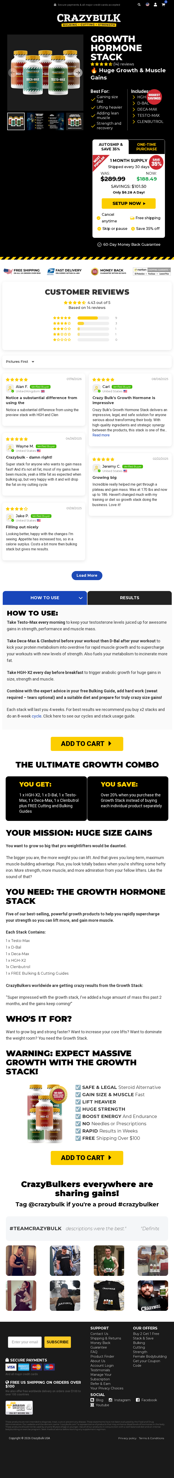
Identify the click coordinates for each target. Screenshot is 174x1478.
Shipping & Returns (105, 1338)
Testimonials (100, 1370)
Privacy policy (127, 1438)
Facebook (149, 1400)
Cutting (139, 1347)
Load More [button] (87, 575)
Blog (99, 1400)
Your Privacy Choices (106, 1388)
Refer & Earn (100, 1384)
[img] (17, 380)
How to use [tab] (45, 597)
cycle (36, 716)
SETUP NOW (127, 203)
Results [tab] (129, 597)
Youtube (102, 1405)
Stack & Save (143, 1338)
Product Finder (102, 1356)
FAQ (93, 1352)
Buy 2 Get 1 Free (146, 1334)
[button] (77, 72)
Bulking (139, 1343)
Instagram (122, 1400)
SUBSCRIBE (58, 1342)
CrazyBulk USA (40, 1438)
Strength (140, 1352)
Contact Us (99, 1334)
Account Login (102, 1366)
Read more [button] (101, 435)
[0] (163, 3)
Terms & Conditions (151, 1438)
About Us (97, 1361)
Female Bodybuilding (150, 1356)
